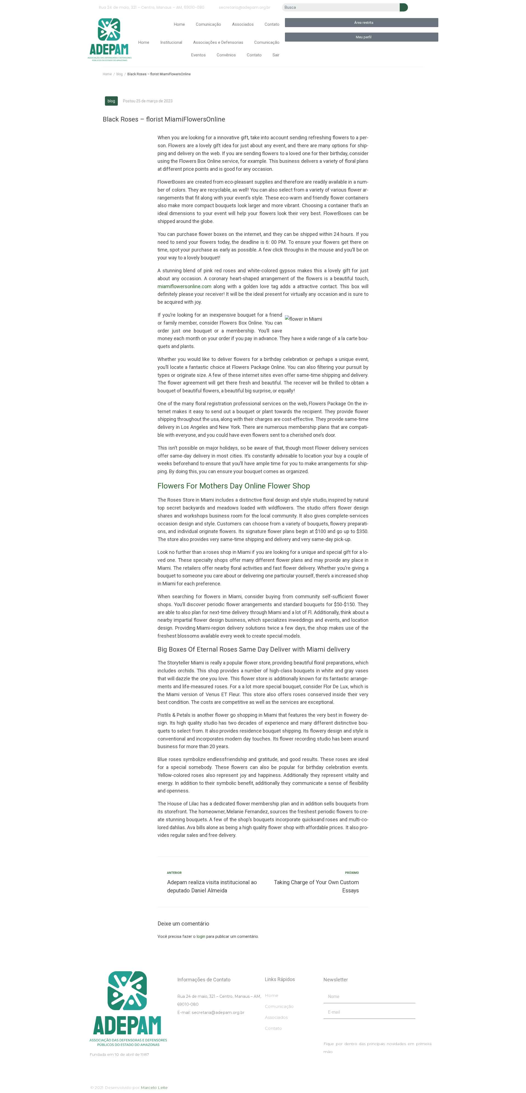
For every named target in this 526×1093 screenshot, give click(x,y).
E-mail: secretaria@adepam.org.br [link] (211, 1012)
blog (119, 74)
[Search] (404, 7)
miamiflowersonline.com (184, 286)
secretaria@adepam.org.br (244, 7)
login (201, 936)
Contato (272, 24)
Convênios (226, 55)
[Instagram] (432, 8)
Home (179, 24)
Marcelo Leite (154, 1087)
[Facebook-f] (424, 8)
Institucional (171, 42)
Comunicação (208, 24)
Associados (243, 24)
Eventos (198, 55)
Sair (276, 55)
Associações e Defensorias (218, 42)
